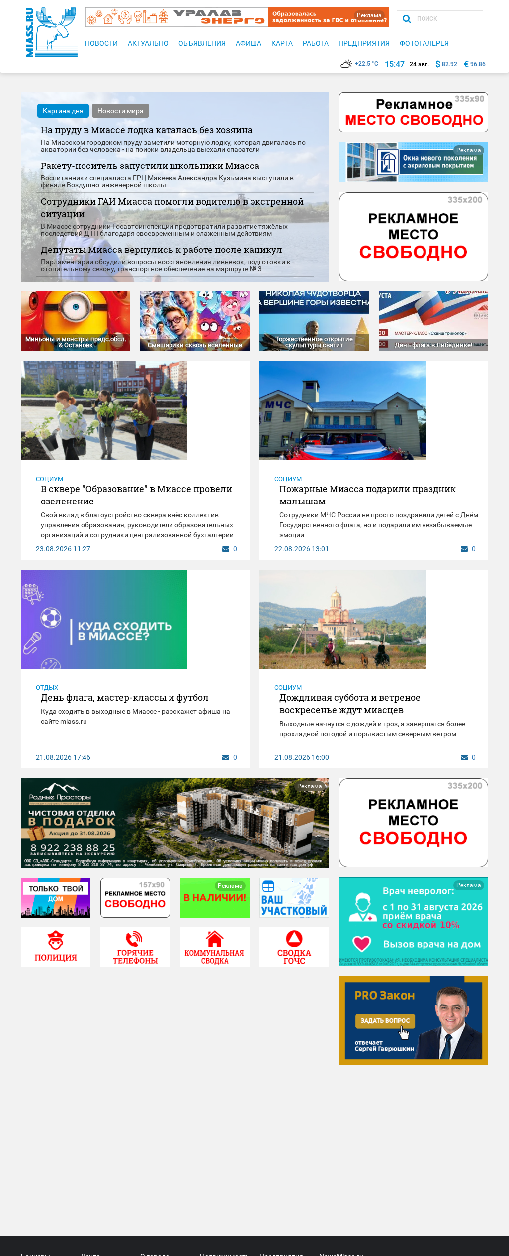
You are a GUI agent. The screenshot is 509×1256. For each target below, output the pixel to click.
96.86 (478, 64)
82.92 (449, 64)
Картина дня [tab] (63, 111)
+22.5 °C (366, 63)
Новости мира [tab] (120, 111)
